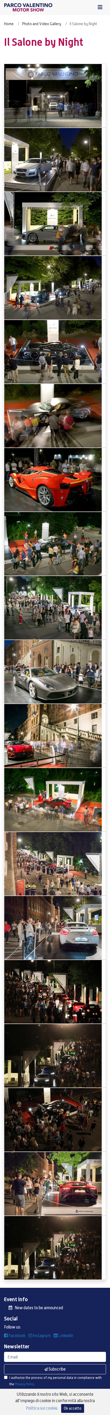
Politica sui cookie (41, 1408)
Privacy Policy (24, 1384)
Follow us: (12, 1327)
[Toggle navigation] (100, 7)
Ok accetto (72, 1408)
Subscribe (57, 1369)
